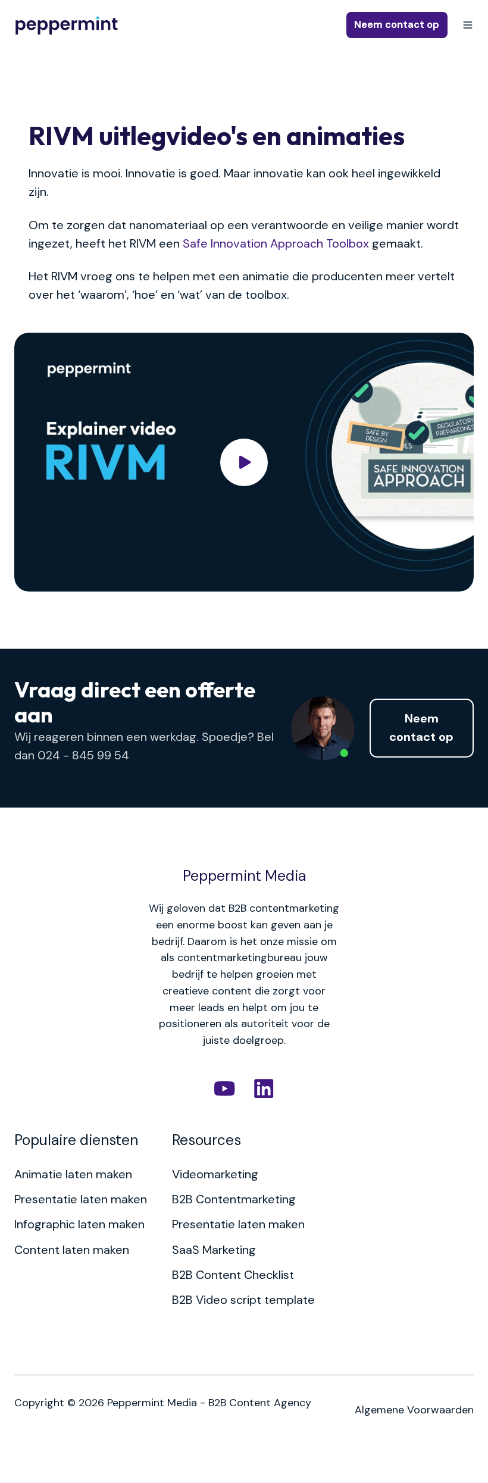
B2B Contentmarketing (234, 1199)
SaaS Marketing (214, 1249)
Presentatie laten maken (80, 1199)
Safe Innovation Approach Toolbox (276, 243)
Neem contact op (396, 24)
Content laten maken (71, 1249)
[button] (468, 25)
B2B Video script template (243, 1299)
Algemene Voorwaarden (414, 1410)
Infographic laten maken (79, 1224)
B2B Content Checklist (233, 1274)
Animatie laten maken (73, 1174)
